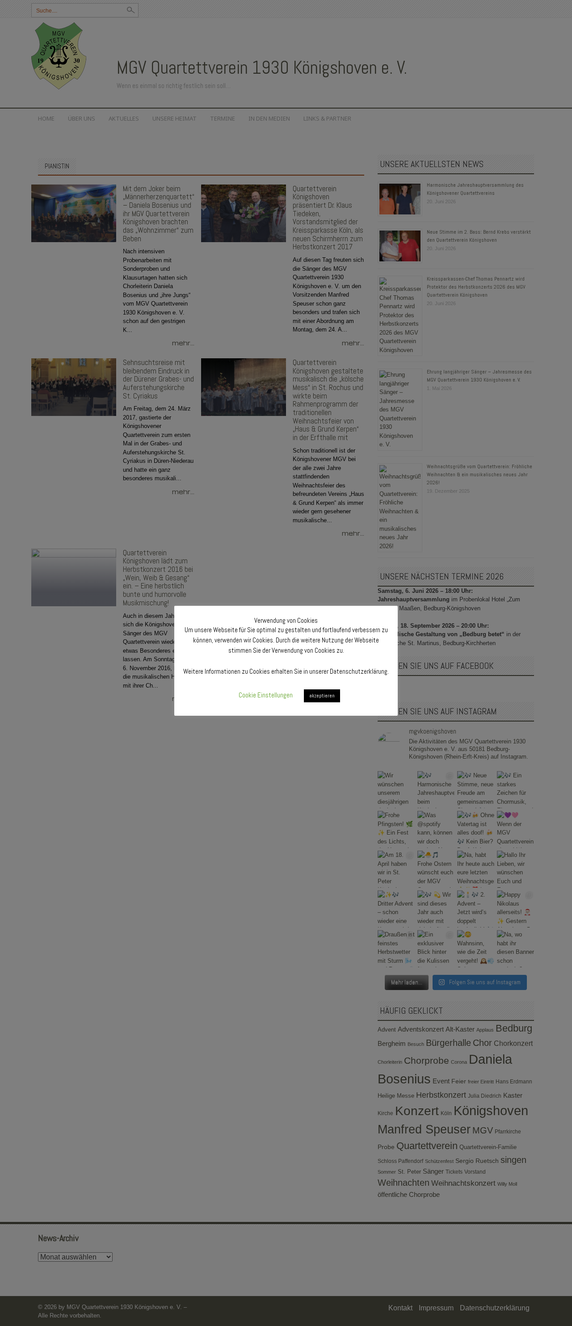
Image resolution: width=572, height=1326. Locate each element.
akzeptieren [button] (322, 695)
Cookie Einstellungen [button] (266, 695)
